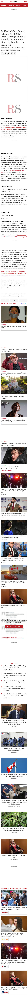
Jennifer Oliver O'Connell (14, 806)
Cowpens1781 (5, 47)
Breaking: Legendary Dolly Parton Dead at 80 (13, 605)
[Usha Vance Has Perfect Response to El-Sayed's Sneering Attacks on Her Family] (14, 527)
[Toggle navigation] (2, 1)
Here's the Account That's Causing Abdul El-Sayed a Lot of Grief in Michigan (14, 908)
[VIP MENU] (25, 1)
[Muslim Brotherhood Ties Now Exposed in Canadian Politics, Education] (14, 765)
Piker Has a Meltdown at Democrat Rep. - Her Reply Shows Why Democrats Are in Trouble (13, 514)
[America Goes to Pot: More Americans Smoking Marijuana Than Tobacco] (14, 819)
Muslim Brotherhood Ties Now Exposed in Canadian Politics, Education (14, 775)
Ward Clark (14, 752)
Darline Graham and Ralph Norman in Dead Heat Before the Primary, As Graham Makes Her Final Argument (14, 802)
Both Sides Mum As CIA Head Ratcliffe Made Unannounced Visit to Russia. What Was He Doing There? (14, 722)
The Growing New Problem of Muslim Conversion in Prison (14, 749)
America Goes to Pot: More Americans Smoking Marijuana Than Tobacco (14, 829)
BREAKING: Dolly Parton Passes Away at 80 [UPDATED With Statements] (14, 988)
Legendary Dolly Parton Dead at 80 (17, 5)
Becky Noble (14, 832)
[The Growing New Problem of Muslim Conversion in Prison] (14, 739)
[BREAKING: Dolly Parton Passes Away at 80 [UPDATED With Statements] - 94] (14, 978)
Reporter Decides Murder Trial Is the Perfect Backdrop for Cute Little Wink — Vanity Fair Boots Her (13, 935)
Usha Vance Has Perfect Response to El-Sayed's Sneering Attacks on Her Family (13, 536)
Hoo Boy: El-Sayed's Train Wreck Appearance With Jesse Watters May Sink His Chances (13, 559)
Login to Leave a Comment (14, 626)
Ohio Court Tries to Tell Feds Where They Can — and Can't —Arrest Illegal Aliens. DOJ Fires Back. (13, 490)
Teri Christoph (4, 539)
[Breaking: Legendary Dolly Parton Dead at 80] (14, 596)
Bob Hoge (3, 494)
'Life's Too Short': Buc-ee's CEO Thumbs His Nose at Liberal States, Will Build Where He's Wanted (13, 582)
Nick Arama (3, 517)
